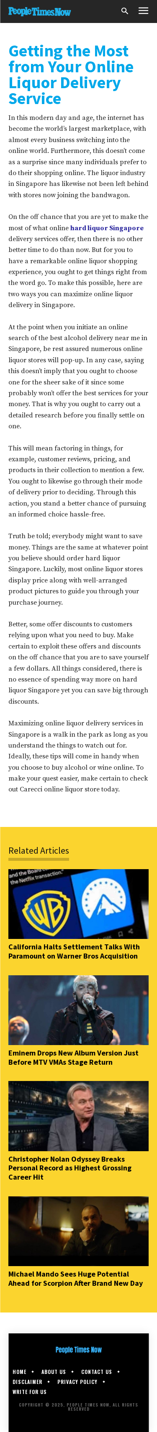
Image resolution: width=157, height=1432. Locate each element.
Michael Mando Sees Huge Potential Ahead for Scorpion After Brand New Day (75, 1278)
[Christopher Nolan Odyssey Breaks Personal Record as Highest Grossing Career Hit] (78, 1116)
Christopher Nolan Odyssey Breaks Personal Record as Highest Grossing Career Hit (69, 1168)
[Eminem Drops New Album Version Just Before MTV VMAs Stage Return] (78, 1010)
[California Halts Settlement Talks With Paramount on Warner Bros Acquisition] (78, 904)
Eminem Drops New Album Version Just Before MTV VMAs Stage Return (73, 1057)
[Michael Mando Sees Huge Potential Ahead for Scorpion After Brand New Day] (78, 1231)
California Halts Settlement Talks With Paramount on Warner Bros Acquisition (74, 951)
